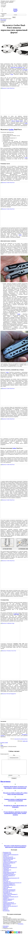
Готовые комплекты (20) (8, 873)
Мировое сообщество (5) (8, 899)
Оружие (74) (6, 855)
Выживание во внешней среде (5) (10, 896)
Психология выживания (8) (9, 889)
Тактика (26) (6, 868)
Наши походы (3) (7, 904)
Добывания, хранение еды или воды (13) (12, 882)
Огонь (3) (5, 901)
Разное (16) (5, 876)
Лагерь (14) (5, 880)
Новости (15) (6, 879)
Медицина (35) (6, 863)
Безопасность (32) (7, 866)
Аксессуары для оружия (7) (9, 890)
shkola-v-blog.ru (10, 930)
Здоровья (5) (6, 897)
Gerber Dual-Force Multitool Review (20, 738)
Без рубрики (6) (6, 892)
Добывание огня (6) (7, 893)
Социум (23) (6, 871)
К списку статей (4, 742)
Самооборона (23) (7, 869)
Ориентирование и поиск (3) (9, 903)
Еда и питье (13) (6, 881)
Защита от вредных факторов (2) (10, 906)
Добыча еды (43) (6, 860)
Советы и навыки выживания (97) (10, 854)
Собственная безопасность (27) (10, 867)
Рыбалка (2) (5, 909)
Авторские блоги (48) (8, 859)
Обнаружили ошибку (8, 928)
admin (2, 745)
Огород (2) (5, 908)
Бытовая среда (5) (7, 895)
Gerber (11, 74)
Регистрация (3, 19)
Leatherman (25, 69)
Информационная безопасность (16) (11, 878)
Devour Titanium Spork (17, 120)
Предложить (6, 926)
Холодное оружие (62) (8, 856)
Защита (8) (5, 888)
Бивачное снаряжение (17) (9, 875)
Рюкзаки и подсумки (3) (8, 902)
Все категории (6, 910)
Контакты (5, 927)
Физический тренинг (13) (9, 883)
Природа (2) (5, 907)
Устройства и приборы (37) (9, 862)
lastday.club (25, 741)
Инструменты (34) (7, 865)
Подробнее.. (21, 923)
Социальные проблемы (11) (9, 885)
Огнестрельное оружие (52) (9, 858)
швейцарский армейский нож (18, 67)
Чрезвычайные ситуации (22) (9, 872)
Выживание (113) (7, 852)
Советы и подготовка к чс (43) (10, 861)
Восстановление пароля (6, 18)
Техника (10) (6, 886)
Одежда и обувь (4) (7, 900)
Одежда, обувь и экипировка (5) (10, 894)
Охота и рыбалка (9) (7, 887)
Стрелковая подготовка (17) (9, 874)
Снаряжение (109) (7, 853)
